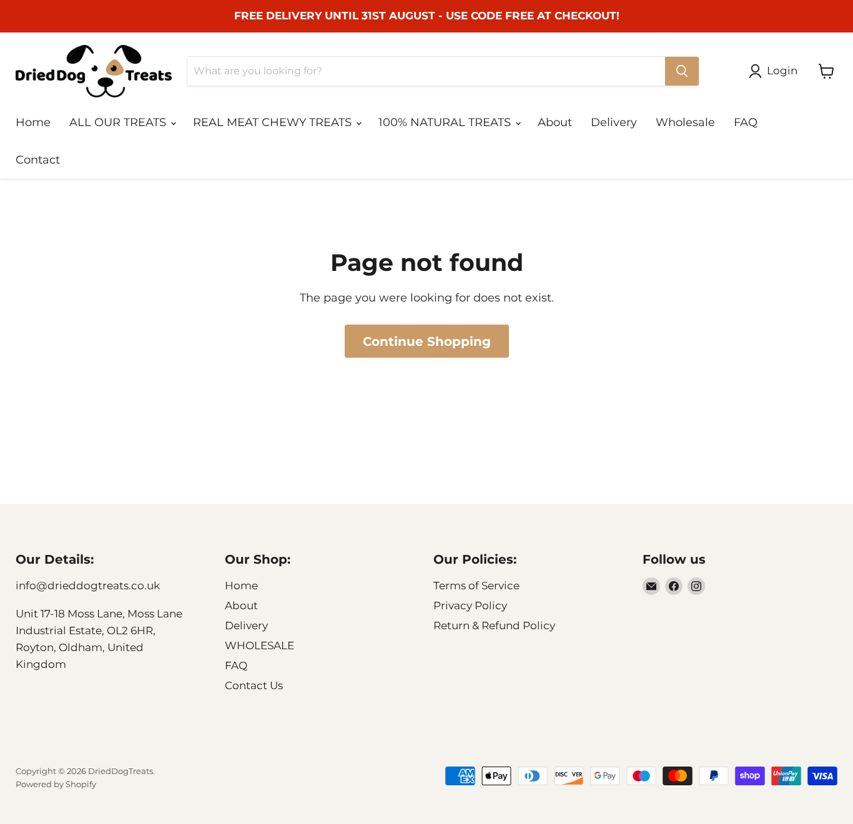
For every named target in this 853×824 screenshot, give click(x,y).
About (555, 122)
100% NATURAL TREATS (446, 122)
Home (33, 122)
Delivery (614, 122)
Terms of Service (476, 585)
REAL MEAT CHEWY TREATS (274, 122)
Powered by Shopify (56, 784)
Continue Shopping (427, 341)
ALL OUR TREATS (119, 122)
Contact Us (254, 685)
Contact (38, 160)
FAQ (745, 122)
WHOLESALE (259, 645)
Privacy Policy (470, 605)
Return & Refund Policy (494, 625)
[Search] (682, 71)
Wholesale (685, 122)
